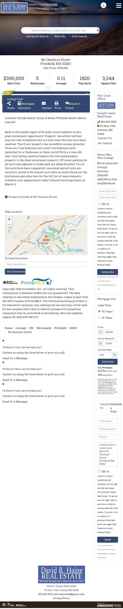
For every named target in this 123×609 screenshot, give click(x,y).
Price (100, 327)
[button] (98, 30)
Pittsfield (60, 328)
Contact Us (105, 138)
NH (31, 328)
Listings (21, 328)
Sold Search (79, 36)
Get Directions (16, 271)
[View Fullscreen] (9, 231)
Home (8, 328)
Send (107, 539)
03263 (73, 328)
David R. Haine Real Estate (42, 4)
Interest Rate (105, 349)
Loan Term (104, 305)
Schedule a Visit (114, 407)
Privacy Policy (103, 264)
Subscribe (108, 272)
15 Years (106, 317)
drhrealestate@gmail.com (53, 9)
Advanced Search (37, 36)
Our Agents (105, 143)
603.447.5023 (34, 9)
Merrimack (44, 328)
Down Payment (106, 338)
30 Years (107, 311)
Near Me (60, 36)
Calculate (108, 361)
